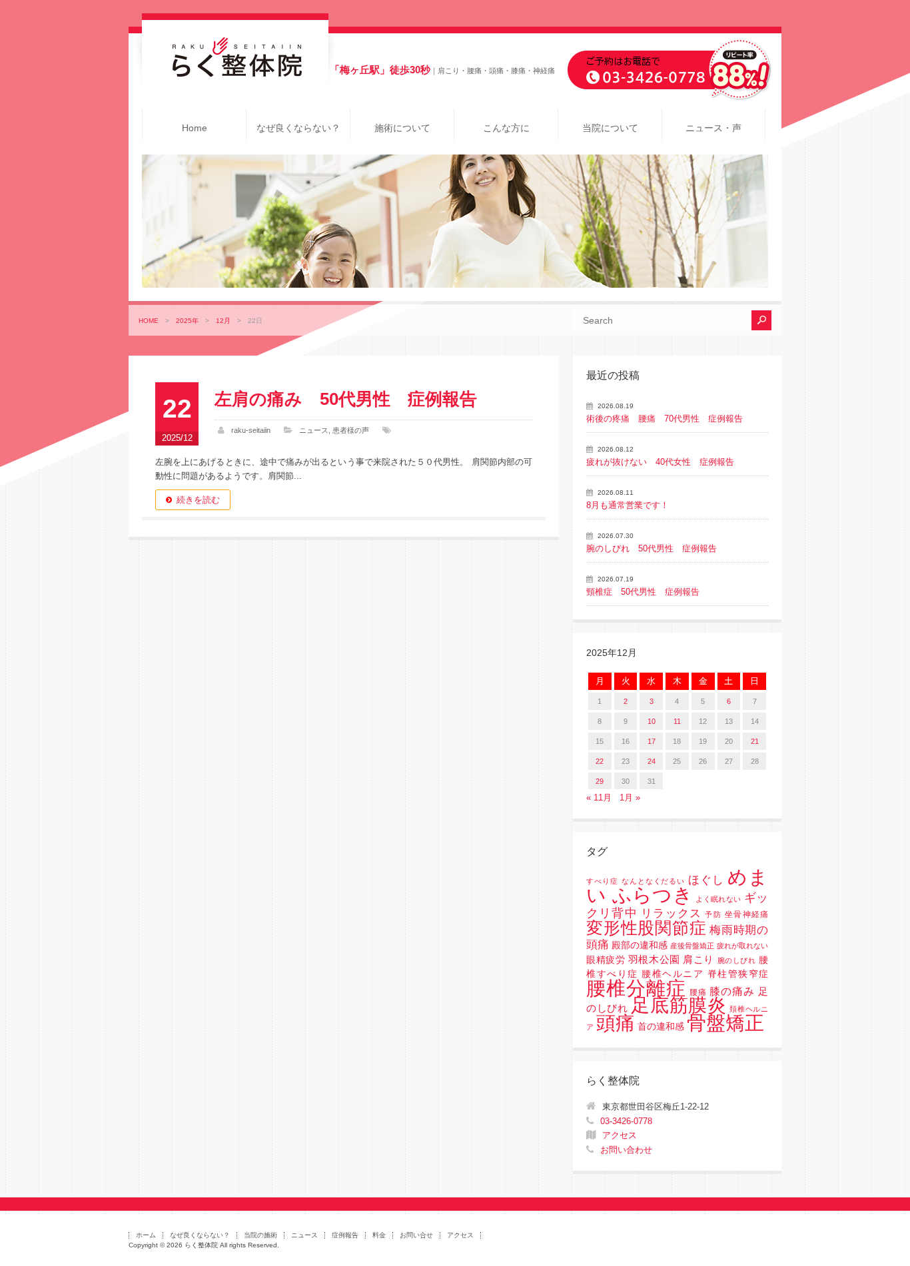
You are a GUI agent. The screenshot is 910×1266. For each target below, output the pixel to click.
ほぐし (706, 880)
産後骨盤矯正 (692, 946)
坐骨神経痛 (746, 914)
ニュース (313, 430)
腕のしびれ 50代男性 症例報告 (651, 548)
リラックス (671, 913)
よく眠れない (718, 899)
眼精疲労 (605, 960)
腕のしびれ (736, 960)
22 (600, 761)
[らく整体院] (235, 74)
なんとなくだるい (653, 881)
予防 (713, 914)
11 (677, 721)
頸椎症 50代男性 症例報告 (642, 592)
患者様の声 (350, 430)
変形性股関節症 (646, 927)
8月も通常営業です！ (627, 505)
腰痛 (698, 992)
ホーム (146, 1235)
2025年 (187, 320)
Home (194, 128)
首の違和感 (661, 1027)
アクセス (619, 1135)
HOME (149, 320)
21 (755, 741)
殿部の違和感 (640, 945)
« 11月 (599, 797)
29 (600, 781)
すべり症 (602, 881)
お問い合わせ (626, 1150)
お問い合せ (416, 1235)
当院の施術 (260, 1235)
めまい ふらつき (677, 886)
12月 (223, 320)
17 (652, 741)
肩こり (698, 959)
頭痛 (615, 1023)
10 (652, 721)
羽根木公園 (654, 959)
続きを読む (198, 500)
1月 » (630, 797)
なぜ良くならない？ (298, 128)
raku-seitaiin (250, 430)
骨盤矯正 (725, 1023)
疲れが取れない (742, 946)
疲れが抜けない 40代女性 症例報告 (660, 462)
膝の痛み (732, 991)
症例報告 (345, 1235)
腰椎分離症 (636, 988)
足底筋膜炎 (678, 1005)
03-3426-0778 (626, 1121)
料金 (379, 1235)
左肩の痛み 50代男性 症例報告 (346, 399)
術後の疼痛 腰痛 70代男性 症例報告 (664, 419)
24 (652, 761)
